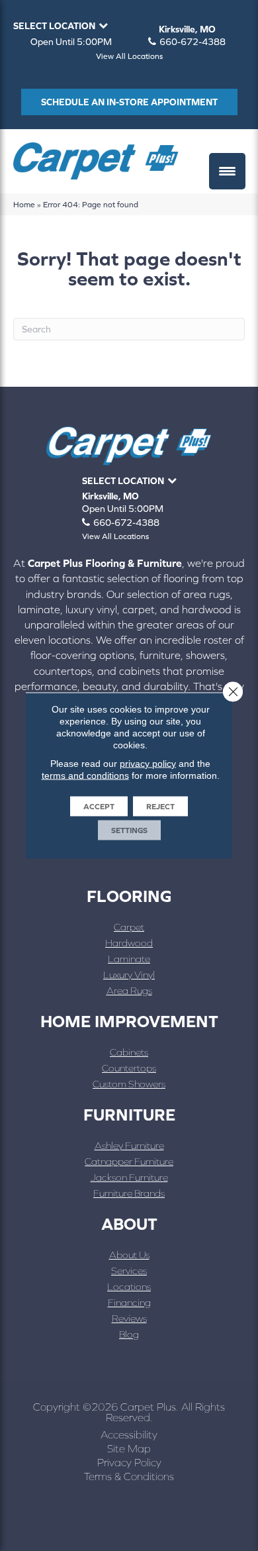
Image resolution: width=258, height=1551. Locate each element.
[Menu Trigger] (227, 171)
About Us (129, 1254)
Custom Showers (129, 1083)
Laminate (129, 958)
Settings (129, 830)
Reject (160, 806)
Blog (129, 1334)
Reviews (129, 1318)
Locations (129, 1286)
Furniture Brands (129, 1193)
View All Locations (129, 56)
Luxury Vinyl (129, 974)
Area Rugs (129, 990)
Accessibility (129, 1434)
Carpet (129, 926)
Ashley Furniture (129, 1145)
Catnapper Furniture (129, 1161)
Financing (129, 1302)
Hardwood (129, 942)
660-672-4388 (192, 41)
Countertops (129, 1068)
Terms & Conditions (129, 1476)
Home (24, 204)
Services (129, 1270)
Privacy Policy (129, 1462)
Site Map (129, 1448)
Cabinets (129, 1052)
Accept (98, 806)
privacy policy (148, 763)
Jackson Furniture (129, 1177)
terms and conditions (85, 775)
